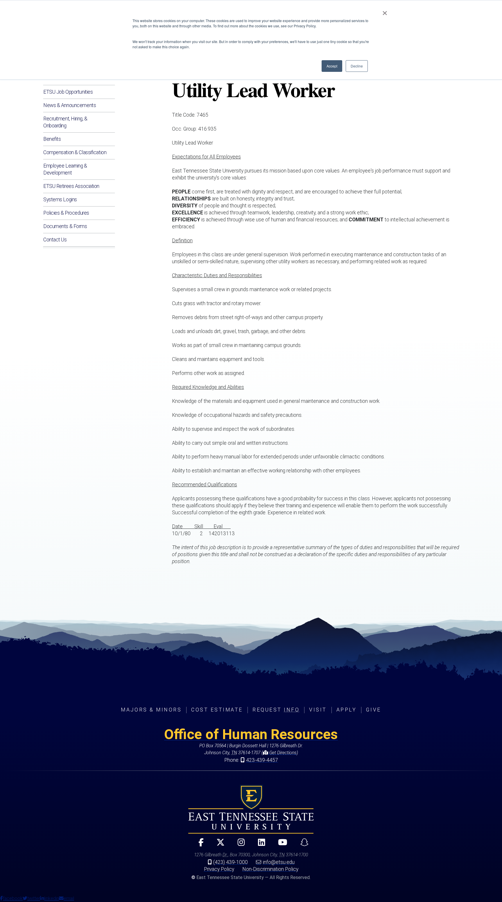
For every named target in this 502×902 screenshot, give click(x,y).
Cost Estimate (217, 710)
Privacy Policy (219, 869)
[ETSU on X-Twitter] (218, 844)
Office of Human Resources (251, 734)
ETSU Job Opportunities (68, 92)
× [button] (384, 11)
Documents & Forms (65, 226)
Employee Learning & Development (65, 169)
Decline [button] (357, 65)
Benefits (52, 139)
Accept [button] (332, 65)
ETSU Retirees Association (71, 186)
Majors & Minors (151, 710)
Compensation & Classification (74, 152)
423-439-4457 (262, 760)
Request (276, 710)
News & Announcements (69, 105)
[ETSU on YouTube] (280, 844)
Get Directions (282, 752)
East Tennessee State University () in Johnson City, (251, 809)
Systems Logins (60, 199)
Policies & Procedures (66, 213)
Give (373, 710)
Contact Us (55, 240)
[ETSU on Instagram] (239, 844)
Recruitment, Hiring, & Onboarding (65, 122)
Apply (346, 710)
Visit (318, 710)
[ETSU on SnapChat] (302, 844)
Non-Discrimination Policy (270, 869)
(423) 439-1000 (230, 862)
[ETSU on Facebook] (198, 844)
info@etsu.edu (279, 862)
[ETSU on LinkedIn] (259, 844)
